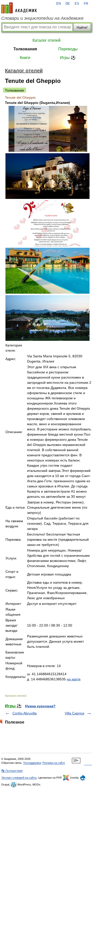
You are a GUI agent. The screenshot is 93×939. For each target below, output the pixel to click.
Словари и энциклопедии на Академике (42, 18)
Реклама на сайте (53, 762)
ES (77, 3)
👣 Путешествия (12, 770)
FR (86, 3)
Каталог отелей (46, 40)
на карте (74, 679)
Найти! (82, 27)
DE (67, 3)
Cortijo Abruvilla (24, 713)
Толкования (25, 49)
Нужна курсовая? (40, 706)
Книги (25, 58)
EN (58, 3)
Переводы (68, 49)
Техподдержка (32, 762)
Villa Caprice (74, 713)
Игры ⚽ (68, 58)
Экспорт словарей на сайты (18, 777)
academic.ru (19, 7)
